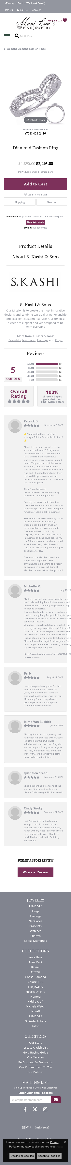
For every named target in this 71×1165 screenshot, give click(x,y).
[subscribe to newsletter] (55, 1099)
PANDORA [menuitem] (35, 906)
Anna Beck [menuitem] (36, 962)
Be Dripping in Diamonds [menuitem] (35, 1062)
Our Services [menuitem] (35, 1057)
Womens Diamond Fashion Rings (26, 49)
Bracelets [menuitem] (35, 926)
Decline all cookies (22, 1155)
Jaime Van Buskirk (37, 722)
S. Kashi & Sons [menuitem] (35, 1021)
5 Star (30, 364)
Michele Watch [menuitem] (35, 1006)
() (60, 364)
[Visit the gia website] (26, 1127)
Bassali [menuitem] (35, 967)
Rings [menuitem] (35, 911)
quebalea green (36, 773)
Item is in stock (35, 221)
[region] (35, 93)
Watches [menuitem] (35, 931)
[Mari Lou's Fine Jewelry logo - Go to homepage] (35, 23)
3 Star (30, 371)
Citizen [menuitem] (35, 972)
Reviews (35, 354)
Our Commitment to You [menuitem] (35, 1067)
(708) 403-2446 (35, 133)
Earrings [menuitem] (35, 916)
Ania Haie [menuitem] (35, 957)
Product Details (35, 246)
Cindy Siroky (33, 808)
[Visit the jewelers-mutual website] (42, 1127)
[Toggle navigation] (8, 35)
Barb (27, 673)
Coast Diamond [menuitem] (35, 977)
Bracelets (14, 340)
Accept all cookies (49, 1155)
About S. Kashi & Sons (35, 257)
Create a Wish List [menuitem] (35, 1047)
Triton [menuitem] (35, 1026)
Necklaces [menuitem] (35, 921)
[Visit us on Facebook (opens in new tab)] (25, 1109)
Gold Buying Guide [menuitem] (35, 1052)
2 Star (30, 375)
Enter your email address (36, 1093)
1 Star (30, 379)
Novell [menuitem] (35, 1011)
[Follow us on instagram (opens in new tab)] (45, 1109)
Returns (51, 202)
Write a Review (35, 872)
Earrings (42, 340)
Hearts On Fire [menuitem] (35, 992)
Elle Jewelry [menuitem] (35, 987)
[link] (24, 3)
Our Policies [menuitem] (35, 1072)
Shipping (20, 202)
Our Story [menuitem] (35, 1042)
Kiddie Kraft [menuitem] (35, 1001)
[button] (36, 10)
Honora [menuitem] (35, 996)
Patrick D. (31, 421)
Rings (59, 340)
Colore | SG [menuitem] (35, 982)
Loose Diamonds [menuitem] (35, 941)
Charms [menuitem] (35, 936)
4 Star (30, 368)
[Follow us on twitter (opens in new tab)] (35, 1109)
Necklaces (29, 340)
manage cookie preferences (38, 1146)
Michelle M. (32, 586)
